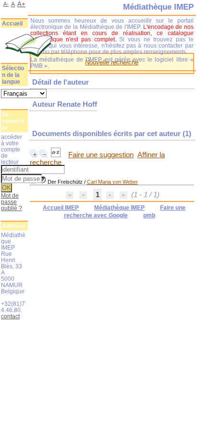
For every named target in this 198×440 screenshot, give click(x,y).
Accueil (12, 23)
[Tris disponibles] (56, 155)
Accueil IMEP (61, 207)
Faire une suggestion (101, 155)
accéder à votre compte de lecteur (11, 149)
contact (10, 316)
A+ (21, 4)
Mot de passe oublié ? (11, 201)
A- (6, 4)
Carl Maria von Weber (112, 182)
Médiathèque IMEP (119, 207)
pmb (149, 215)
